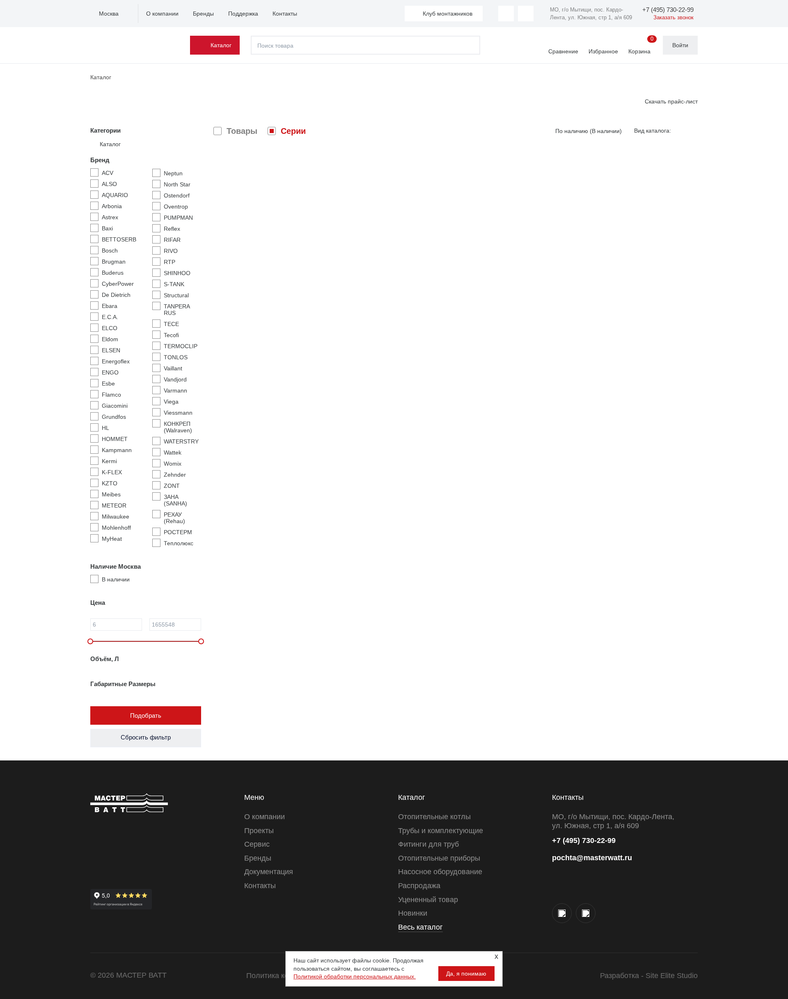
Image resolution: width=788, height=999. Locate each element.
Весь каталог (420, 927)
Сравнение (563, 51)
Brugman (114, 261)
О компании (162, 13)
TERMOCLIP (180, 346)
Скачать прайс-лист (671, 101)
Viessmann (178, 412)
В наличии (116, 579)
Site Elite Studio (672, 975)
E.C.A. (110, 317)
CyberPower (118, 283)
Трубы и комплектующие (440, 831)
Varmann (175, 390)
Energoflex (116, 361)
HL (105, 428)
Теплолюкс (178, 543)
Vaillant (173, 368)
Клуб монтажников (447, 13)
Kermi (109, 461)
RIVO (171, 251)
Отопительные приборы (439, 858)
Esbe (108, 383)
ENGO (110, 372)
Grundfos (114, 416)
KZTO (109, 483)
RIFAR (172, 240)
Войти (680, 45)
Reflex (172, 228)
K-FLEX (112, 472)
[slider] (90, 641)
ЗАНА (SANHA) (175, 500)
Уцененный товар (428, 900)
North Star (177, 184)
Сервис (257, 844)
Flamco (111, 394)
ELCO (109, 328)
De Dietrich (116, 295)
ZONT (172, 485)
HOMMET (115, 439)
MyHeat (112, 538)
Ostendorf (177, 195)
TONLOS (176, 357)
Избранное (603, 51)
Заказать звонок (673, 17)
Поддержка (243, 13)
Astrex (110, 217)
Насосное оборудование (440, 872)
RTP (169, 262)
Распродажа (419, 886)
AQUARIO (115, 195)
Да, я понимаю (466, 973)
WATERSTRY (181, 441)
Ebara (109, 306)
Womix (172, 463)
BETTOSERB (119, 239)
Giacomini (115, 405)
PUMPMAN (178, 217)
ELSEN (111, 350)
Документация (268, 872)
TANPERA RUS (177, 309)
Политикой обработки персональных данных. (354, 976)
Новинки (412, 913)
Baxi (107, 228)
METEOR (114, 505)
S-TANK (174, 284)
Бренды (203, 13)
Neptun (173, 173)
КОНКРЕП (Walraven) (178, 427)
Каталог (221, 45)
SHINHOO (177, 273)
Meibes (111, 494)
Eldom (110, 339)
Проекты (259, 831)
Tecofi (171, 335)
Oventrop (176, 206)
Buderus (113, 272)
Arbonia (112, 206)
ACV (107, 173)
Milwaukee (115, 516)
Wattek (172, 452)
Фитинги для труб (428, 844)
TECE (171, 324)
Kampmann (117, 450)
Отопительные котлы (434, 817)
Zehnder (175, 474)
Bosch (110, 250)
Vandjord (175, 379)
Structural (176, 295)
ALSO (109, 184)
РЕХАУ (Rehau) (174, 517)
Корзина (640, 46)
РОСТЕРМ (178, 532)
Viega (171, 401)
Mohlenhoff (116, 527)
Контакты (285, 13)
